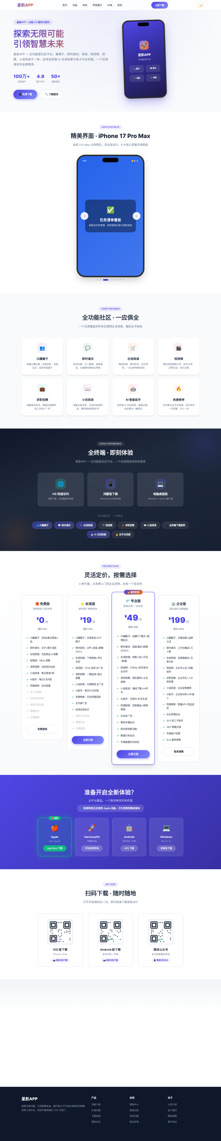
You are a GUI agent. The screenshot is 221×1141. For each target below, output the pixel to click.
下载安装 (95, 1115)
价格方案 (95, 1110)
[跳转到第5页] (114, 280)
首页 (64, 5)
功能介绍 (95, 1104)
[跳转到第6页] (117, 280)
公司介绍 (172, 1104)
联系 (119, 5)
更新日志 (95, 1121)
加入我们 (172, 1110)
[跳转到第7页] (120, 280)
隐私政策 (172, 1115)
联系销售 (179, 751)
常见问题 (134, 1115)
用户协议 (172, 1121)
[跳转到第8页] (123, 280)
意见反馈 (134, 1121)
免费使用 (42, 729)
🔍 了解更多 (51, 94)
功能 (74, 5)
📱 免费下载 (25, 94)
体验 (85, 5)
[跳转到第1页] (97, 280)
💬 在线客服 (110, 1075)
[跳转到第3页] (105, 280)
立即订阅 (88, 739)
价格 (109, 5)
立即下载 (159, 5)
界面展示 (97, 5)
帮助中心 (134, 1104)
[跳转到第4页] (110, 280)
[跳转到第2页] (100, 280)
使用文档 (134, 1110)
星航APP (25, 5)
